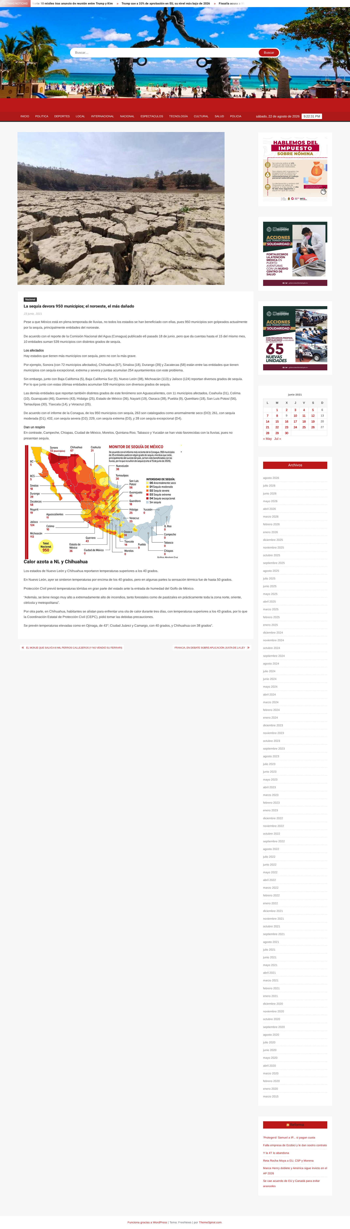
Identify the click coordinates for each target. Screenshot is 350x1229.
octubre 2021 (271, 926)
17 (295, 421)
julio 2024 (269, 671)
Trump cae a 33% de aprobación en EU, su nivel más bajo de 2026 (111, 3)
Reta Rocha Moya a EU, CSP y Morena (288, 1160)
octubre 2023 (271, 740)
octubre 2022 (271, 833)
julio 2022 (269, 856)
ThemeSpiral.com (210, 1222)
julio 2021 (269, 949)
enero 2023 (270, 810)
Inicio (24, 116)
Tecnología (178, 116)
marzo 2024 (271, 702)
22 (277, 427)
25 (304, 427)
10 (295, 415)
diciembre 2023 (273, 725)
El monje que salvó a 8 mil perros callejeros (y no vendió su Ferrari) (74, 647)
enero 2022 (270, 903)
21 (267, 427)
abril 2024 (269, 694)
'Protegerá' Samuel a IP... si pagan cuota (289, 1137)
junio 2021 (269, 957)
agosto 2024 (271, 663)
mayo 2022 (270, 872)
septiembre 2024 (274, 655)
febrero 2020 (271, 1081)
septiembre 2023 (274, 748)
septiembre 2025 (274, 562)
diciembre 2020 (273, 1003)
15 (277, 421)
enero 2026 (270, 532)
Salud (219, 116)
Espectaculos (152, 116)
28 (267, 433)
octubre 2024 (271, 648)
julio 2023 (269, 764)
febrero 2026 (271, 524)
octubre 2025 (271, 555)
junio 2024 (269, 679)
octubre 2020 (271, 1019)
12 (313, 415)
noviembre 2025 (273, 547)
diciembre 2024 (273, 632)
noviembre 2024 (273, 640)
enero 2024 (270, 717)
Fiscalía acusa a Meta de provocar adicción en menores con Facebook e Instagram (220, 3)
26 (313, 427)
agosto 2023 (271, 756)
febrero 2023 (271, 802)
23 (286, 427)
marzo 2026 (271, 516)
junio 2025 (269, 586)
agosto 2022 (271, 849)
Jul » (277, 438)
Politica (41, 116)
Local (80, 116)
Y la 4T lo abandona (276, 1152)
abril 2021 (269, 972)
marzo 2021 (271, 980)
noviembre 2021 (273, 918)
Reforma (297, 1125)
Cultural (201, 116)
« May (267, 438)
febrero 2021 (271, 988)
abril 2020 (269, 1065)
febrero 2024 (271, 709)
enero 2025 (270, 624)
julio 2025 (269, 578)
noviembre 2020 (273, 1011)
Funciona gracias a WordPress (147, 1222)
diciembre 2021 (273, 911)
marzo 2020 (271, 1073)
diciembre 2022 (273, 818)
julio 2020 (269, 1042)
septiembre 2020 (274, 1027)
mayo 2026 (270, 501)
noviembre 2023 (273, 733)
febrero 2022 (271, 895)
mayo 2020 (270, 1057)
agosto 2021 (271, 942)
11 (303, 415)
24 (295, 427)
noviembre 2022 (273, 825)
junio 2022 (269, 864)
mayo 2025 (270, 593)
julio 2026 (269, 485)
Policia (235, 116)
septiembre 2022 (274, 841)
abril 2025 (269, 601)
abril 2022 (269, 880)
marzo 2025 (271, 609)
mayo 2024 (270, 686)
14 (267, 421)
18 (304, 421)
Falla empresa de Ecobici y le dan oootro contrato (295, 1145)
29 (277, 433)
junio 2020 (269, 1050)
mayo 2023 (270, 779)
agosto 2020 (271, 1034)
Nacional (127, 116)
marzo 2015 (271, 1096)
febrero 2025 (271, 617)
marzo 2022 (271, 887)
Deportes (62, 116)
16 (286, 421)
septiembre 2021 (274, 934)
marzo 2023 (271, 795)
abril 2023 (269, 787)
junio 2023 (269, 771)
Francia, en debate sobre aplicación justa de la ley (210, 647)
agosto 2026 (271, 477)
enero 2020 (270, 1088)
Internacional (102, 116)
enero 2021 (270, 996)
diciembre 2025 (273, 539)
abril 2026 (269, 508)
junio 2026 (269, 493)
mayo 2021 (270, 965)
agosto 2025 (271, 570)
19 (313, 421)
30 (286, 433)
